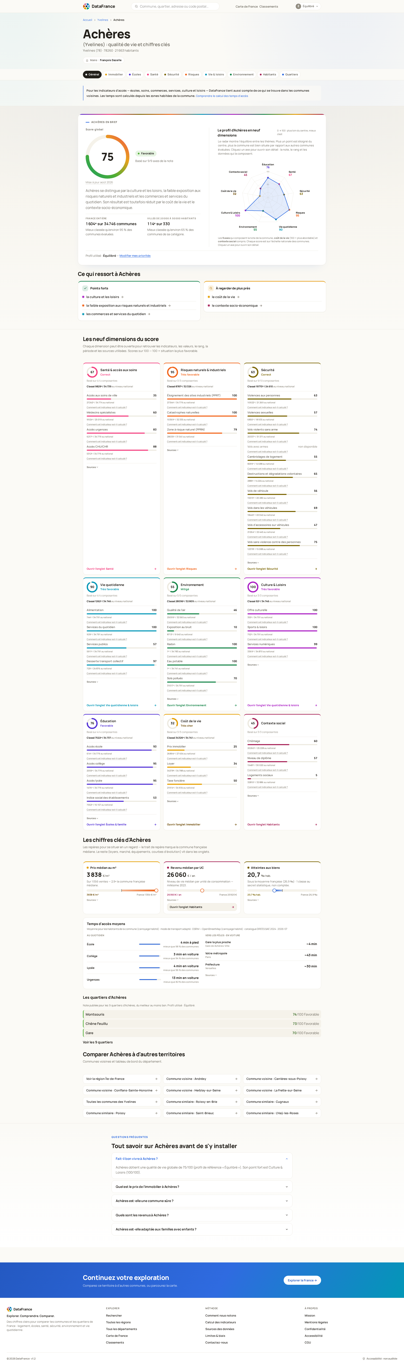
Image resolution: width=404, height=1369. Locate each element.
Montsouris (95, 1014)
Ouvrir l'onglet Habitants (186, 907)
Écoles (136, 74)
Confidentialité (315, 1329)
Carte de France (117, 1336)
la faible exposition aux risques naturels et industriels (126, 305)
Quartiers (291, 74)
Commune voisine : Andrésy (186, 1079)
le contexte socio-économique (235, 305)
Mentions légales (316, 1322)
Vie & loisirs (216, 74)
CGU (308, 1342)
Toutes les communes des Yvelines (111, 1102)
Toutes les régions (118, 1322)
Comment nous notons (220, 1315)
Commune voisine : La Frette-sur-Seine (274, 1090)
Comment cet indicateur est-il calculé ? (107, 407)
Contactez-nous (216, 1342)
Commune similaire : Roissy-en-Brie (191, 1102)
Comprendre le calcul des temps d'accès (222, 96)
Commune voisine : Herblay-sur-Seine (193, 1090)
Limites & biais (215, 1336)
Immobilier (115, 74)
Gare (89, 1033)
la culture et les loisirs (102, 297)
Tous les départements (121, 1329)
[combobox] (178, 6)
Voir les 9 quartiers (98, 1042)
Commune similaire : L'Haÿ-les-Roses (272, 1113)
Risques (193, 74)
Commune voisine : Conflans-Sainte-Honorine (119, 1090)
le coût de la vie (223, 297)
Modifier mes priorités (135, 256)
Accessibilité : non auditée (382, 1358)
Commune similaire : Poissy (105, 1113)
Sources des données (219, 1329)
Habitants (269, 74)
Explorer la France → (302, 1280)
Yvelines (102, 20)
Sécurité (173, 74)
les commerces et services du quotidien (116, 314)
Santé (154, 74)
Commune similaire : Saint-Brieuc (190, 1113)
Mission (310, 1315)
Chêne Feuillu (97, 1023)
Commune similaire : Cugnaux (267, 1102)
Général (94, 74)
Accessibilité (314, 1336)
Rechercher (114, 1315)
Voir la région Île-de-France (105, 1079)
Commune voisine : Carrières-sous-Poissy (276, 1079)
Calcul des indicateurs (220, 1322)
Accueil (87, 20)
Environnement (243, 74)
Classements (268, 6)
